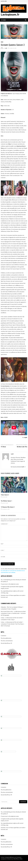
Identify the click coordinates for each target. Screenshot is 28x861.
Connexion (3, 635)
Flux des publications (6, 638)
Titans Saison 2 (5, 495)
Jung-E (13, 619)
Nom (2, 543)
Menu (4, 20)
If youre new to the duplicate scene (10, 584)
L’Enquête (13, 609)
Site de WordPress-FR (6, 643)
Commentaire (4, 524)
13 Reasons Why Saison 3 (7, 507)
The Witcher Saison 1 (6, 501)
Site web (3, 556)
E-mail (3, 550)
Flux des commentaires (7, 640)
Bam (21, 858)
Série (2, 42)
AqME (6, 48)
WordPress (16, 858)
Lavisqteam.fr (10, 14)
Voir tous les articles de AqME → (18, 466)
